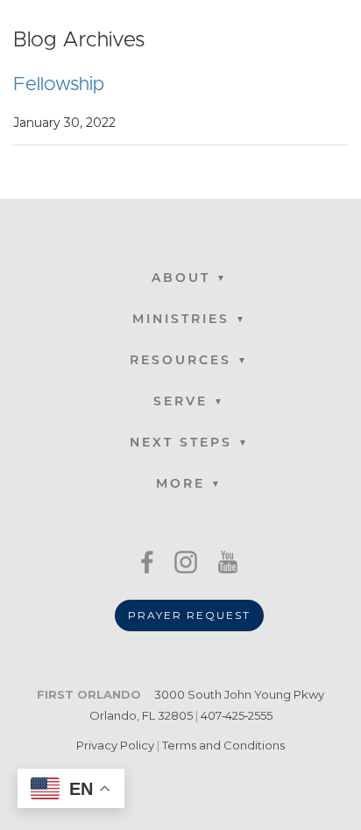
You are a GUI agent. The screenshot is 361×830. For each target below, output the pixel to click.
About (181, 278)
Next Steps (181, 443)
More (180, 484)
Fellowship (58, 85)
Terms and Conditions (223, 745)
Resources (180, 361)
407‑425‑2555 (237, 715)
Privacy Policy (115, 745)
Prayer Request (189, 615)
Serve (180, 402)
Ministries (181, 320)
